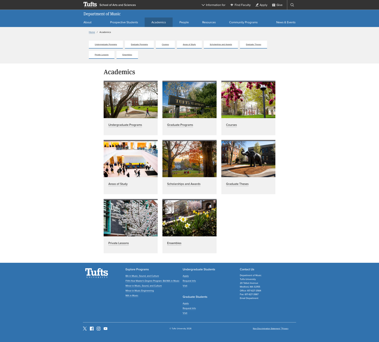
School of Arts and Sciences (117, 5)
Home (92, 32)
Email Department (249, 298)
